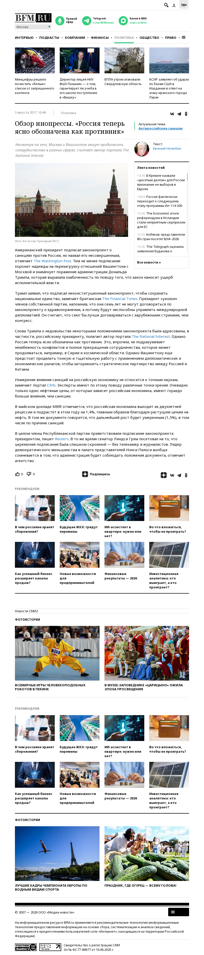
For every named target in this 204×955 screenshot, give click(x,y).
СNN (51, 385)
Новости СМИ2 (26, 611)
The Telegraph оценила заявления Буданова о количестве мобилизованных (160, 251)
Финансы (100, 37)
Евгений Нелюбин (167, 148)
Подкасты (49, 37)
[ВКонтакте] (172, 114)
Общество (149, 37)
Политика (124, 37)
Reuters (62, 438)
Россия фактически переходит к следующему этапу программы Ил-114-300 (159, 201)
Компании (75, 37)
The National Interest (151, 336)
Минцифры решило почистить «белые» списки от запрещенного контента (34, 86)
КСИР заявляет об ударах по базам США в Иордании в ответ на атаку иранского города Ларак (169, 88)
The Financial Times (119, 298)
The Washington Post (52, 260)
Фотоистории (27, 619)
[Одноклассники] (186, 114)
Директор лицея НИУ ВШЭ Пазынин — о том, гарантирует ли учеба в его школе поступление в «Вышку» (78, 88)
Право (170, 37)
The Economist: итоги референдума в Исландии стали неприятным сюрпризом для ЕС (161, 220)
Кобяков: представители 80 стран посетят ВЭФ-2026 (161, 236)
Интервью (24, 37)
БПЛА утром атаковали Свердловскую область (123, 81)
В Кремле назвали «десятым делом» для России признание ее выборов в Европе (161, 182)
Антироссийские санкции (161, 128)
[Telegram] (179, 114)
